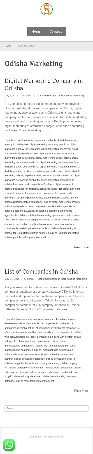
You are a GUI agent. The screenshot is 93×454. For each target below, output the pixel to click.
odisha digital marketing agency (61, 197)
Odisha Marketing (74, 95)
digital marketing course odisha (21, 166)
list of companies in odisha (51, 323)
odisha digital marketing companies (24, 202)
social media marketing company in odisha (51, 224)
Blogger (54, 21)
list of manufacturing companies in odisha (36, 341)
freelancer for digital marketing (29, 188)
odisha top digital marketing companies (26, 206)
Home (36, 31)
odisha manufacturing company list (35, 381)
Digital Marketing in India (50, 95)
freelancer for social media (27, 193)
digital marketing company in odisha (59, 162)
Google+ (39, 21)
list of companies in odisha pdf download (54, 328)
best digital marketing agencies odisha (32, 140)
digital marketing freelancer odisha (23, 171)
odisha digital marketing (29, 197)
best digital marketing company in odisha (46, 144)
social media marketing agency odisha (32, 219)
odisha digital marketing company (62, 202)
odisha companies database (29, 358)
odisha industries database (44, 372)
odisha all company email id (28, 354)
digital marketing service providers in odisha (48, 175)
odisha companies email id (60, 358)
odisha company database (43, 363)
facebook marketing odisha (28, 184)
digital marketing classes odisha (53, 157)
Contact (56, 31)
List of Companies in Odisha (41, 271)
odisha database (63, 367)
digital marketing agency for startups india (44, 153)
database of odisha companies (60, 319)
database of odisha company (20, 323)
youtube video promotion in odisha (31, 237)
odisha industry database (26, 376)
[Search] (85, 408)
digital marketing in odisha (57, 171)
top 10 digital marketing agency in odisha (35, 233)
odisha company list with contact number (31, 367)
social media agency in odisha (29, 210)
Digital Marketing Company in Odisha (44, 84)
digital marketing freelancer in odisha (59, 166)
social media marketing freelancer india (26, 228)
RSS (47, 21)
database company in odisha (27, 319)
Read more (81, 247)
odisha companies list (16, 363)
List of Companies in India (52, 278)
